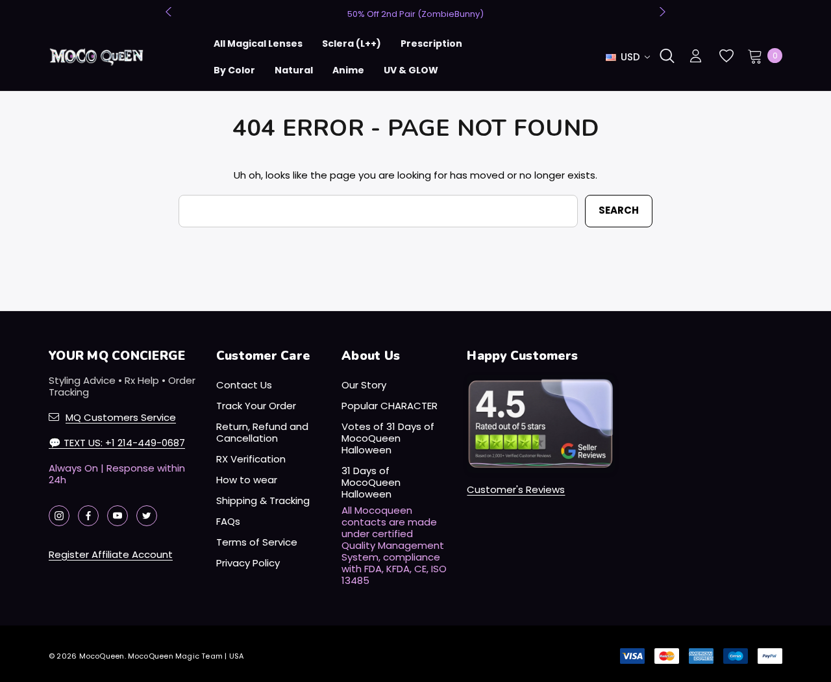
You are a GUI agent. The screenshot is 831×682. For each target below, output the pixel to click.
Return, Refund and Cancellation (262, 432)
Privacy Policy (248, 563)
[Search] (666, 55)
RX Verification (251, 459)
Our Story (363, 385)
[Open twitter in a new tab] (146, 515)
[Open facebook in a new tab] (88, 515)
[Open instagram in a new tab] (59, 515)
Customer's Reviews (516, 489)
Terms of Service (256, 542)
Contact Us (244, 385)
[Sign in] (695, 57)
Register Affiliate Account (111, 554)
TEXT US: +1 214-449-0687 (117, 442)
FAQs (228, 521)
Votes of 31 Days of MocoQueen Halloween (387, 438)
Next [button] (661, 11)
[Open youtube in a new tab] (117, 515)
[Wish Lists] (725, 56)
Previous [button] (170, 11)
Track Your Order (256, 405)
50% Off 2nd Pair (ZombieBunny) (415, 14)
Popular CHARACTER (389, 405)
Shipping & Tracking (263, 500)
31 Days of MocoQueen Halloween (371, 482)
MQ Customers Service (121, 417)
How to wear (246, 479)
